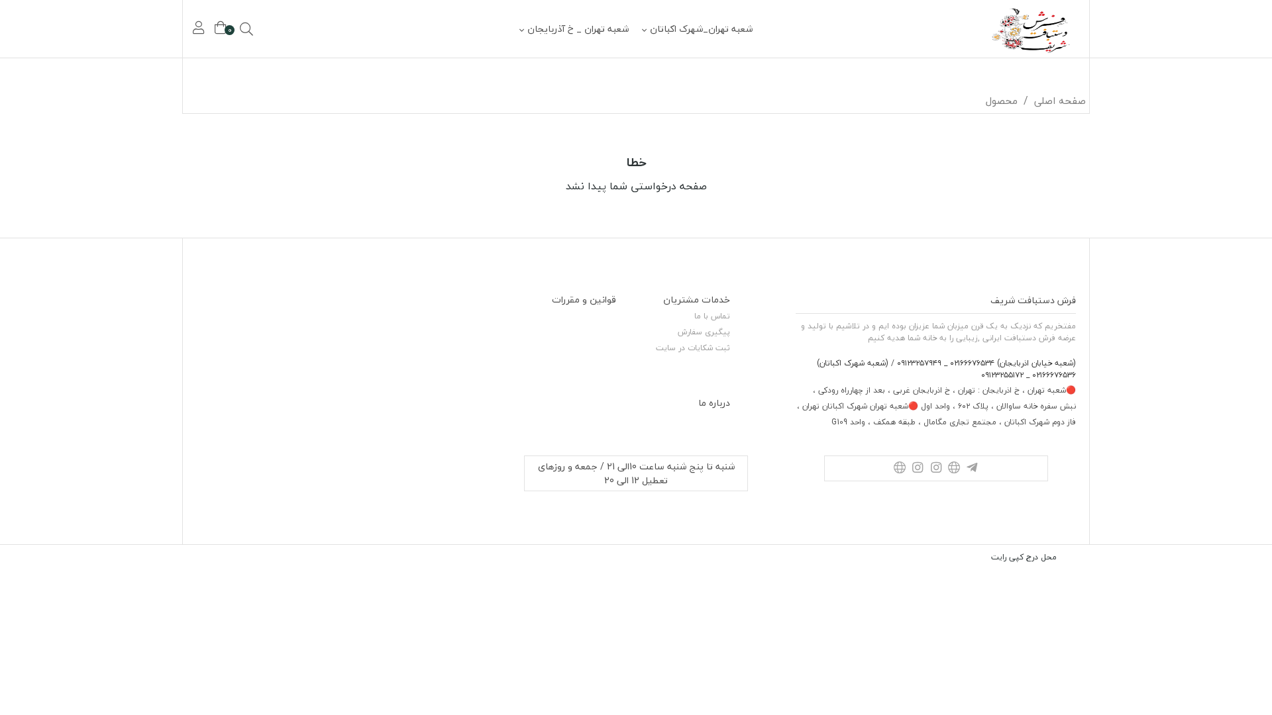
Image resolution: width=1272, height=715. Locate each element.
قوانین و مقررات (584, 299)
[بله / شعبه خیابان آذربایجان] (953, 468)
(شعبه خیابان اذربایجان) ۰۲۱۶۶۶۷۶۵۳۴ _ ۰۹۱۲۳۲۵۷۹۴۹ (985, 363)
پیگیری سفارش (704, 332)
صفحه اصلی (1060, 100)
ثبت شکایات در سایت (693, 348)
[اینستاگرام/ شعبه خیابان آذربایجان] (935, 468)
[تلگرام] (972, 468)
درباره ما (714, 403)
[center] (265, 29)
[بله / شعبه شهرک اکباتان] (899, 468)
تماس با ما (712, 316)
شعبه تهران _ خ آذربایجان (578, 29)
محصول (1002, 100)
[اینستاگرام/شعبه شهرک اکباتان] (918, 468)
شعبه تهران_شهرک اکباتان (701, 29)
